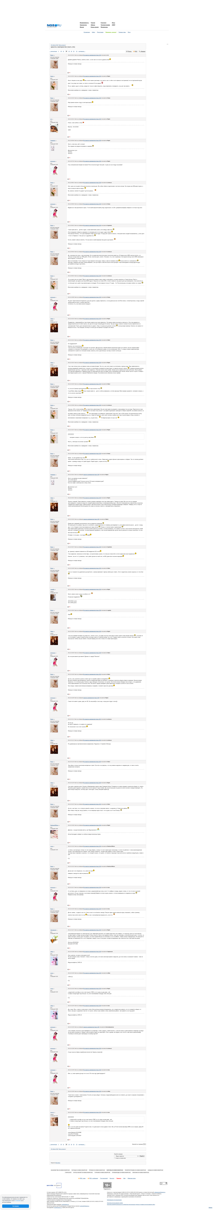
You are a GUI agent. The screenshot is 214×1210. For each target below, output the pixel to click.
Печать (130, 51)
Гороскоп (103, 22)
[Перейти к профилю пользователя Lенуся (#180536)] (54, 1125)
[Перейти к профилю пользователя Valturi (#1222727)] (54, 332)
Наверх (210, 1207)
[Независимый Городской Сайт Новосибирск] (54, 26)
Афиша (93, 25)
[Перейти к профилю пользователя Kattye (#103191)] (54, 89)
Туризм (93, 22)
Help (124, 1178)
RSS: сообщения (93, 1178)
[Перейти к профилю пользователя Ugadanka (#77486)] (52, 150)
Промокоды (104, 27)
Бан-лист (112, 1178)
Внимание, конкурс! (111, 32)
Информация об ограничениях (114, 1200)
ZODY (113, 25)
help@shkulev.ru (58, 1207)
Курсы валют (95, 27)
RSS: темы (83, 1178)
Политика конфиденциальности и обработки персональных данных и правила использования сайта (131, 1204)
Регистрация (100, 32)
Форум (82, 27)
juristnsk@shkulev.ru (84, 1206)
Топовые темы (122, 32)
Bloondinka (58, 1162)
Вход (129, 32)
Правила (119, 1178)
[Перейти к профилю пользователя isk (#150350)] (54, 132)
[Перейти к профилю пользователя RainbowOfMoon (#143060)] (54, 838)
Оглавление (87, 32)
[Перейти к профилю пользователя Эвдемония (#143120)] (54, 943)
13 (69, 51)
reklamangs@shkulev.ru (159, 1192)
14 (71, 51)
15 (73, 51)
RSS (136, 51)
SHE (57, 45)
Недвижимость (84, 22)
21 (76, 51)
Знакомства (83, 25)
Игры (113, 22)
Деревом (143, 51)
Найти (93, 32)
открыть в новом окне (120, 1158)
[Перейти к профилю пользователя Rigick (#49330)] (54, 68)
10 (61, 51)
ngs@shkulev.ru (65, 1204)
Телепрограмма (105, 25)
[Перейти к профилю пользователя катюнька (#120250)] (54, 174)
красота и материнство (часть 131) (91, 474)
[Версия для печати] (68, 72)
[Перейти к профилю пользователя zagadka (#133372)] (53, 600)
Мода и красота (62, 45)
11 (63, 51)
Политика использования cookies (115, 1203)
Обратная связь (132, 1178)
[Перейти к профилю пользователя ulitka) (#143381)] (54, 964)
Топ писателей (104, 1178)
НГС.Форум (53, 45)
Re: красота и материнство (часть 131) (92, 55)
